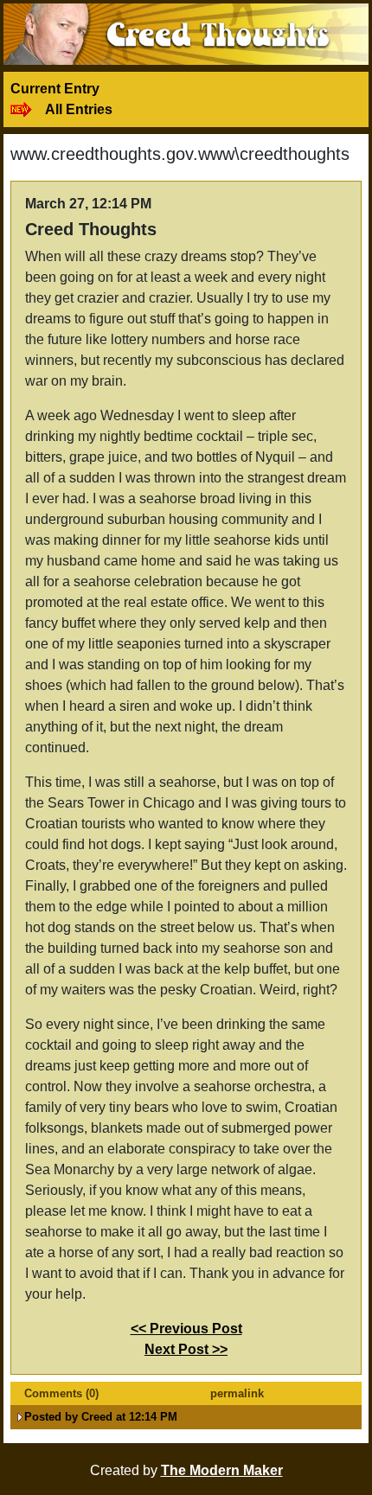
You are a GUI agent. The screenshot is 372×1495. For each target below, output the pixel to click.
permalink (237, 1393)
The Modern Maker (222, 1470)
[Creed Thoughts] (186, 33)
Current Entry (54, 88)
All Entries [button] (78, 109)
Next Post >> (186, 1349)
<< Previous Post (186, 1328)
